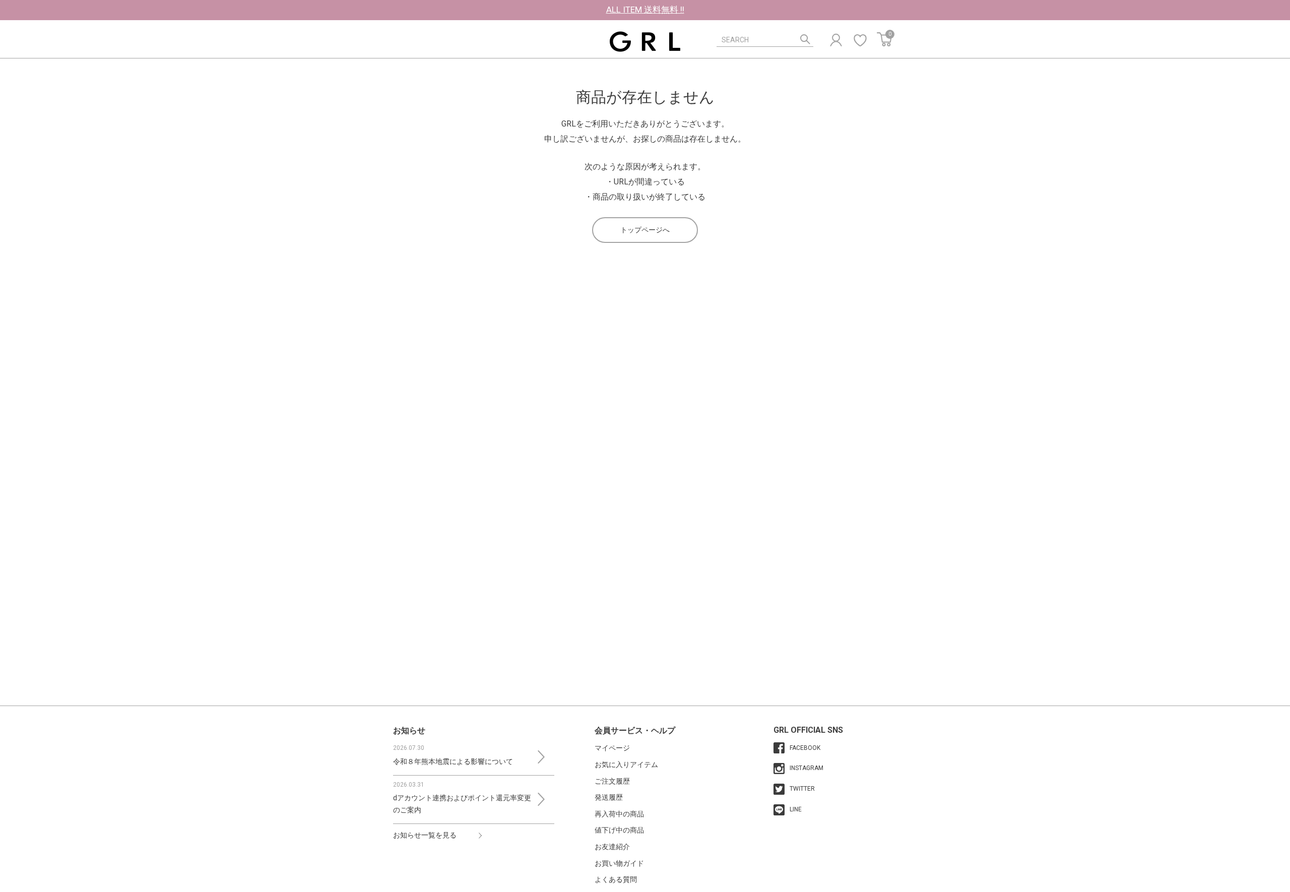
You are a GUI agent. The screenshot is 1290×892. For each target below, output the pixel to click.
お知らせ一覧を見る (425, 835)
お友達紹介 (612, 847)
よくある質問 (616, 879)
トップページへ (645, 230)
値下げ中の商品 (619, 830)
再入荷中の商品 (619, 814)
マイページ (612, 748)
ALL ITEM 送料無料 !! (645, 10)
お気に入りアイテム (626, 764)
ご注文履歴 (612, 781)
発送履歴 (609, 797)
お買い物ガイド (619, 863)
